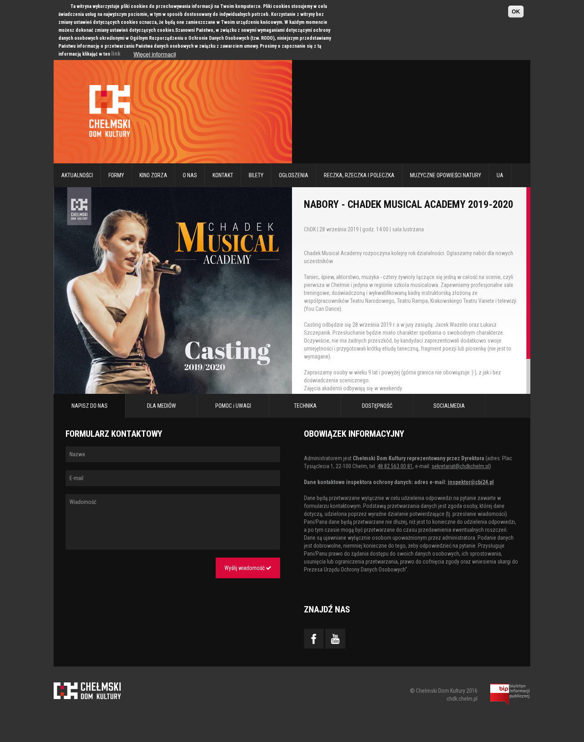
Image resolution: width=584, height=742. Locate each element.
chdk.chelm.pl (462, 699)
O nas (190, 175)
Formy (116, 175)
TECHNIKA (305, 406)
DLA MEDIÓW (161, 406)
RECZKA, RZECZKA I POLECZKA (359, 175)
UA (500, 175)
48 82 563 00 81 (395, 466)
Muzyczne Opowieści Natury (445, 175)
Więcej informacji (154, 54)
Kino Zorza (153, 175)
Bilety (256, 175)
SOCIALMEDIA (449, 406)
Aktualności (77, 175)
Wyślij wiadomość (245, 568)
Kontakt (223, 175)
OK (516, 11)
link (115, 53)
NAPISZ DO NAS (90, 406)
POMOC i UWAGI (233, 406)
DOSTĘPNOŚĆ (377, 406)
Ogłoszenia (293, 175)
